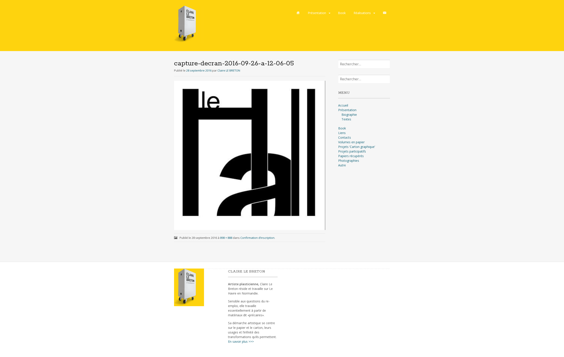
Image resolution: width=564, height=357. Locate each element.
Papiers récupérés (351, 156)
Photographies (348, 160)
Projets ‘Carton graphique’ (356, 147)
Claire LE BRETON (228, 70)
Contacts (344, 137)
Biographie (349, 114)
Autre (342, 165)
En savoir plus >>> (241, 341)
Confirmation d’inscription (257, 238)
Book (342, 13)
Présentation (317, 13)
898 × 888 (226, 238)
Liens (342, 133)
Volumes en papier (351, 142)
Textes (346, 119)
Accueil (343, 105)
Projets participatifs (352, 151)
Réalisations (362, 13)
